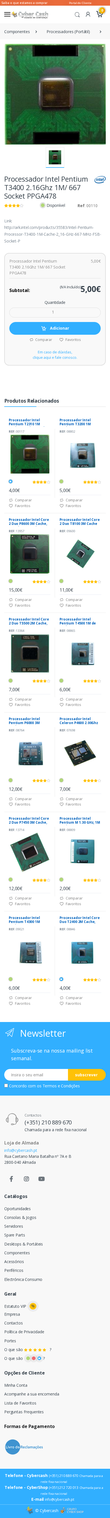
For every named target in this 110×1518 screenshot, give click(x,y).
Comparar (43, 339)
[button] (77, 14)
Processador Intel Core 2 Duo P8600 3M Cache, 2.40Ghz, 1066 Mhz (29, 523)
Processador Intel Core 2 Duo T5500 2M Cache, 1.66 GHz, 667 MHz (29, 623)
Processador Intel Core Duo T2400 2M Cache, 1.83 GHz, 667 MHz (80, 921)
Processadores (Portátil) (68, 31)
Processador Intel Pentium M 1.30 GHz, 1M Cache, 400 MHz (80, 822)
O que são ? (27, 1349)
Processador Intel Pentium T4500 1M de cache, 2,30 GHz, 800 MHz (78, 625)
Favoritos (73, 339)
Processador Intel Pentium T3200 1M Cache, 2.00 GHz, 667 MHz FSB (77, 426)
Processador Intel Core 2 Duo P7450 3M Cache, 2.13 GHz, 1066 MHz (29, 822)
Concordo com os (44, 1085)
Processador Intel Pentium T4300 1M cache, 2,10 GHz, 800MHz (29, 921)
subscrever (86, 1074)
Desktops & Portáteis (23, 1244)
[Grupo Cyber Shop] (72, 1511)
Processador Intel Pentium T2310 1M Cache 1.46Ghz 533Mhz (28, 424)
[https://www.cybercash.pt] (29, 14)
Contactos (13, 1323)
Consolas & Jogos (20, 1217)
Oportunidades (17, 1208)
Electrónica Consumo (23, 1279)
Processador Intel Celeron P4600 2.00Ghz (79, 720)
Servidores (13, 1226)
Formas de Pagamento (29, 1426)
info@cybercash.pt (20, 1150)
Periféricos (13, 1270)
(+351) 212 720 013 (63, 1487)
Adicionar (59, 328)
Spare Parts (14, 1235)
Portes (10, 1340)
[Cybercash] (30, 1510)
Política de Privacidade (24, 1331)
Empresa (12, 1314)
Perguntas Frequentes (24, 1411)
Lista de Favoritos (20, 1403)
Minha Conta (15, 1385)
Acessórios (14, 1261)
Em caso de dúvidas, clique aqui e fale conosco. (55, 354)
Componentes (17, 31)
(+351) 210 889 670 (48, 1122)
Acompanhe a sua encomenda (31, 1394)
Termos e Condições (61, 1085)
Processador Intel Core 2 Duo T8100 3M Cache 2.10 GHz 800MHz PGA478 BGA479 (80, 525)
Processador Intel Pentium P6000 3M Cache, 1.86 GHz (24, 722)
